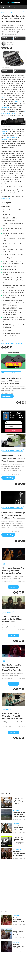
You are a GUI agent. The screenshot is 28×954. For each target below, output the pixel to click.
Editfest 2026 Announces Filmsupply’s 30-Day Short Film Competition (19, 842)
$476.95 (4, 139)
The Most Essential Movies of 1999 (18, 946)
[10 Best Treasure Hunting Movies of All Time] (6, 933)
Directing (13, 7)
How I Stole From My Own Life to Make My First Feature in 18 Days (12, 716)
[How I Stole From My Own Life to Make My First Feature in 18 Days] (13, 699)
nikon (5, 339)
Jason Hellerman (8, 581)
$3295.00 (4, 131)
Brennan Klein (18, 924)
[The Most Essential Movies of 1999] (6, 946)
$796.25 (8, 137)
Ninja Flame (5, 107)
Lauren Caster (7, 726)
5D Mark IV (4, 97)
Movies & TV (9, 612)
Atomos (8, 339)
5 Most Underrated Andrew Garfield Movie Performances (12, 619)
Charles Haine (12, 42)
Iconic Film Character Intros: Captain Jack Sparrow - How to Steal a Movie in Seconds (19, 830)
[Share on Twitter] (5, 48)
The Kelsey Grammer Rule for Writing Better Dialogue (19, 854)
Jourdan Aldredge (7, 474)
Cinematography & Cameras (14, 12)
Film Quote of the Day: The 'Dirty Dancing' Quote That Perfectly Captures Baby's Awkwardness (12, 670)
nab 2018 (12, 339)
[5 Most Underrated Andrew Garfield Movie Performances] (13, 602)
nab (15, 339)
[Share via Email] (8, 48)
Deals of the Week (10, 387)
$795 (3, 133)
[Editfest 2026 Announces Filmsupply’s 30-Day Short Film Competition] (6, 841)
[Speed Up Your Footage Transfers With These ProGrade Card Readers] (13, 361)
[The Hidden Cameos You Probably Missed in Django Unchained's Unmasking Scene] (13, 554)
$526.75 (14, 137)
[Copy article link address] (11, 48)
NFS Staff (4, 393)
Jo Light (6, 629)
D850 (18, 339)
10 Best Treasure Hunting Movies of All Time (19, 933)
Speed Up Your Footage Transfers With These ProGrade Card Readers (10, 381)
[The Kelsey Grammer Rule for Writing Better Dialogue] (6, 853)
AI (5, 7)
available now (5, 198)
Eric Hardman (18, 832)
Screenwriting (23, 7)
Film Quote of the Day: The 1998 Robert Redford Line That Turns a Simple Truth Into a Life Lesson (19, 817)
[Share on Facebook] (2, 48)
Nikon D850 (18, 101)
